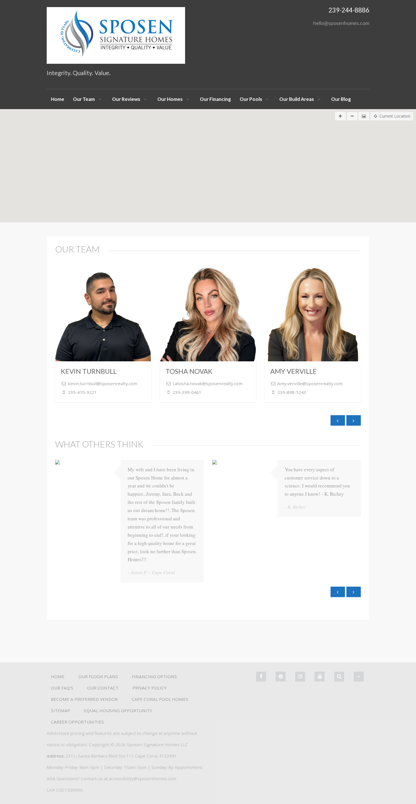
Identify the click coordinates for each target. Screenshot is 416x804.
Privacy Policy (149, 688)
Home (57, 99)
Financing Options (154, 676)
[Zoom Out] (352, 116)
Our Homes (170, 99)
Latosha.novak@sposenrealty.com (208, 383)
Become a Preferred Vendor (84, 699)
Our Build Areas (296, 99)
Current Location (394, 116)
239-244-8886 (349, 10)
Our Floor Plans (98, 676)
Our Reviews (126, 99)
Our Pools (251, 99)
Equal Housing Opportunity (118, 710)
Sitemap (60, 710)
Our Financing (215, 99)
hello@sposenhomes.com (341, 23)
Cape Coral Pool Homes (160, 699)
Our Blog (341, 99)
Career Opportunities (77, 722)
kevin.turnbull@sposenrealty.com (102, 383)
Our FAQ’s (62, 688)
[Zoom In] (340, 116)
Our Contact (103, 688)
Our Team (84, 99)
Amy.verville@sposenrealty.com (310, 383)
